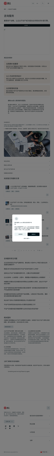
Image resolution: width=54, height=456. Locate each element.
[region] (27, 228)
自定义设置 (27, 238)
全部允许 (34, 234)
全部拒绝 (20, 234)
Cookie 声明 (27, 229)
